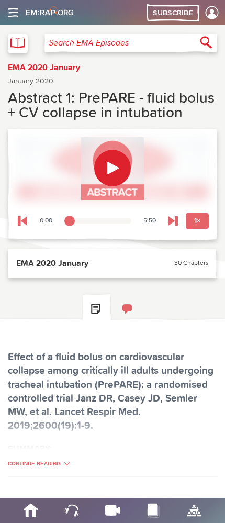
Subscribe (173, 13)
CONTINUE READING (34, 463)
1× (197, 221)
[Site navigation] (13, 12)
